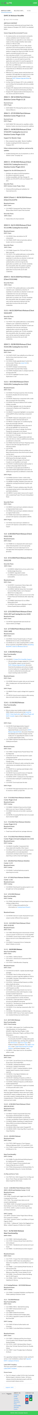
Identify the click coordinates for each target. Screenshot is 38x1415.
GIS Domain (13, 1042)
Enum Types (23, 1042)
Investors (16, 1400)
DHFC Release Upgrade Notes (20, 78)
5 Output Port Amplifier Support (22, 659)
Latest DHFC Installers (10, 1368)
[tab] (6, 11)
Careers (16, 1398)
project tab (24, 363)
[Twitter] (26, 1396)
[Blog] (30, 1399)
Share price (17, 1402)
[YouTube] (26, 1399)
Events (16, 1409)
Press (15, 1404)
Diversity (16, 1407)
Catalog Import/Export (23, 907)
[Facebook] (30, 1396)
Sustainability (17, 1405)
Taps (26, 1044)
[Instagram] (26, 1402)
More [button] (29, 10)
